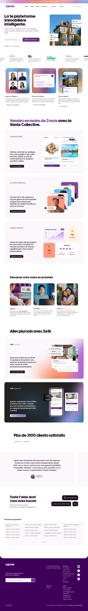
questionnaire (23, 311)
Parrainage (66, 582)
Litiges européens (67, 599)
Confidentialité (66, 589)
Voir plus (44, 541)
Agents (38, 6)
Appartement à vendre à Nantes (53, 533)
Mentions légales (67, 587)
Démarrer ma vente (16, 256)
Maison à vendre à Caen (70, 532)
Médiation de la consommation (67, 596)
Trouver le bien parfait (17, 372)
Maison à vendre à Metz (51, 524)
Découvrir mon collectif (17, 211)
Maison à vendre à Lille (70, 534)
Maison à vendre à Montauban (52, 527)
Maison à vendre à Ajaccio (13, 529)
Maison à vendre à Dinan (31, 535)
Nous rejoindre (67, 572)
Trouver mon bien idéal (39, 104)
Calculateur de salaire (68, 574)
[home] (12, 6)
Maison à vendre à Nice (51, 535)
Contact (61, 6)
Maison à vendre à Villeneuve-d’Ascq (72, 525)
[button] (45, 6)
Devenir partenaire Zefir (18, 415)
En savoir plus (63, 106)
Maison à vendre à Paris (70, 529)
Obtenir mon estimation (31, 39)
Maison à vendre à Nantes (51, 530)
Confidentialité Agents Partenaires (68, 592)
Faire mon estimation (17, 166)
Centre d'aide (66, 570)
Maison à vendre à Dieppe (32, 527)
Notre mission (66, 568)
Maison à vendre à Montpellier (33, 533)
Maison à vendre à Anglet (12, 537)
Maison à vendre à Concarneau (33, 524)
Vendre (26, 6)
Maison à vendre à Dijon (31, 530)
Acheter (32, 6)
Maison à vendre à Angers (13, 534)
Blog (64, 580)
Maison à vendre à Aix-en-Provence (13, 525)
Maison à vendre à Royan (70, 537)
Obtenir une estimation (13, 105)
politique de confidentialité (75, 605)
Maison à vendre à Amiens (13, 532)
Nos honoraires (67, 576)
